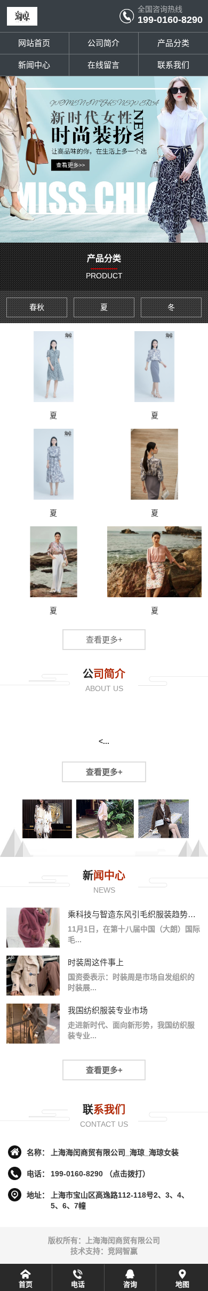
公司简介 (103, 42)
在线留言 (103, 64)
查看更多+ (104, 639)
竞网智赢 (123, 1251)
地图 (182, 1284)
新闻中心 (34, 64)
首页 (26, 1284)
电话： (38, 1173)
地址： (38, 1195)
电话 (78, 1284)
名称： (38, 1152)
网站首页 (34, 42)
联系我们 (173, 64)
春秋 (36, 307)
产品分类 (173, 42)
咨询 (130, 1284)
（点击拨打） (100, 1173)
